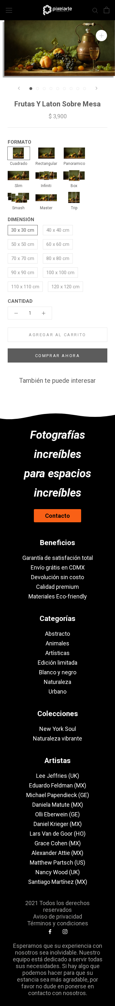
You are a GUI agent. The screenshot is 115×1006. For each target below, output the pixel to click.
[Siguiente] (96, 88)
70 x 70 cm (22, 258)
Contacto (57, 515)
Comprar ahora (57, 355)
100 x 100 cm (60, 272)
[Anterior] (19, 88)
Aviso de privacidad (57, 916)
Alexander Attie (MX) (57, 852)
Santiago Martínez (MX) (57, 881)
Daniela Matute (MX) (57, 804)
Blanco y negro (57, 672)
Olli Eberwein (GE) (57, 814)
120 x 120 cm (65, 287)
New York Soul (57, 728)
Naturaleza (57, 681)
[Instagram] (65, 931)
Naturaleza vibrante (57, 738)
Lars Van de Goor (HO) (58, 833)
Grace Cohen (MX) (57, 843)
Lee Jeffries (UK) (57, 775)
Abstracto (57, 633)
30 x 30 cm (22, 230)
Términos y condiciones (57, 923)
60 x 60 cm (57, 244)
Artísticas (57, 653)
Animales (57, 643)
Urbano (57, 691)
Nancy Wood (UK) (57, 872)
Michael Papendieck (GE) (57, 795)
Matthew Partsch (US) (57, 862)
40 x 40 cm (57, 230)
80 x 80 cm (57, 258)
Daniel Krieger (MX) (58, 824)
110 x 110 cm (25, 287)
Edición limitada (57, 662)
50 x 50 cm (22, 244)
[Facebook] (50, 931)
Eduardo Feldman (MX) (57, 785)
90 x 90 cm (22, 272)
